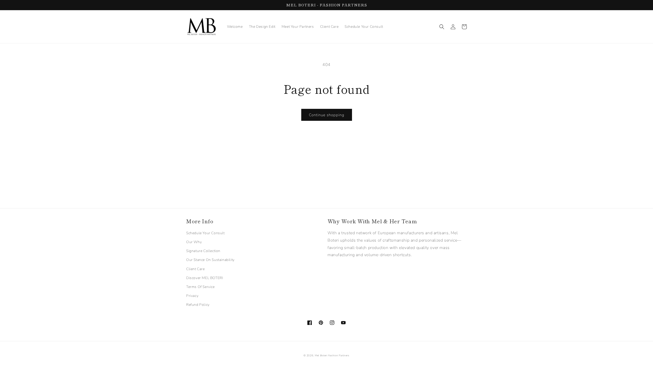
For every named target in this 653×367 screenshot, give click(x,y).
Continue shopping (326, 114)
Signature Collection (203, 250)
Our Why (194, 242)
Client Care (195, 269)
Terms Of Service (200, 286)
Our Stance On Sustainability (210, 259)
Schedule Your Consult (205, 233)
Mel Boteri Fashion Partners (332, 355)
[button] (441, 26)
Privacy (192, 295)
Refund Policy (198, 304)
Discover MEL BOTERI (204, 278)
